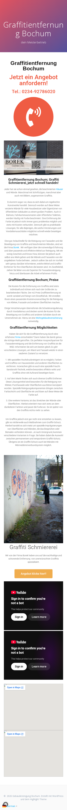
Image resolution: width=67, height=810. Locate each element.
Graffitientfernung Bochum (33, 65)
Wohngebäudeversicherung (49, 318)
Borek (16, 247)
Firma (18, 337)
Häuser (59, 189)
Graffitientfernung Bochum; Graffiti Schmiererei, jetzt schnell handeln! (33, 181)
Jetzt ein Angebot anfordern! (33, 80)
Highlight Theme (38, 799)
